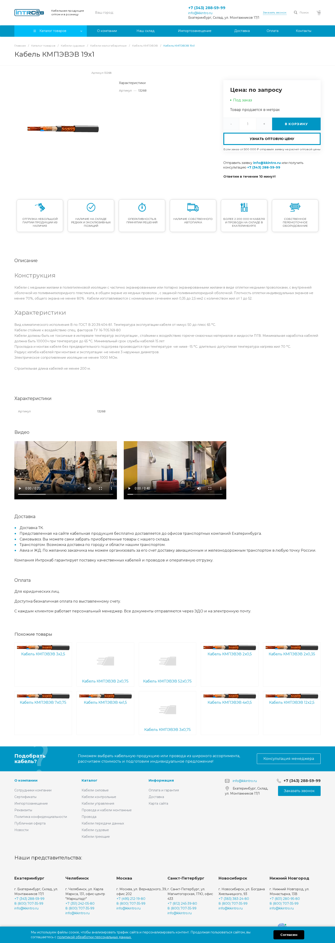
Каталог (89, 780)
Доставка (156, 797)
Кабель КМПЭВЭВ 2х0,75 (105, 681)
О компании (26, 780)
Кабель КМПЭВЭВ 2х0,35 (292, 654)
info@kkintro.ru (200, 13)
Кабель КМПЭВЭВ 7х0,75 (43, 702)
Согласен (288, 935)
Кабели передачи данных (103, 823)
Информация (161, 780)
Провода (89, 817)
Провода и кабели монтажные (107, 810)
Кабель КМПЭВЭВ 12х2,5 (291, 702)
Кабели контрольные (99, 797)
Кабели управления (98, 803)
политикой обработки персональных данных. (94, 937)
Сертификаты (25, 797)
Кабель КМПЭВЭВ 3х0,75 (167, 729)
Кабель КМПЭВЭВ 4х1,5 (105, 702)
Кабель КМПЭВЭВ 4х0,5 (230, 702)
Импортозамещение (31, 803)
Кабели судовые (95, 830)
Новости (21, 830)
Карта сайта (158, 803)
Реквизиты (23, 810)
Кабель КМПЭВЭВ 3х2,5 (43, 654)
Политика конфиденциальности (40, 817)
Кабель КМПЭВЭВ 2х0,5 (230, 654)
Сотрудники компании (33, 790)
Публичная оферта (30, 823)
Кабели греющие (96, 837)
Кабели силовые (95, 790)
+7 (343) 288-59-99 (206, 8)
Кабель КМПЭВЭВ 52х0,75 (167, 681)
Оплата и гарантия (164, 790)
